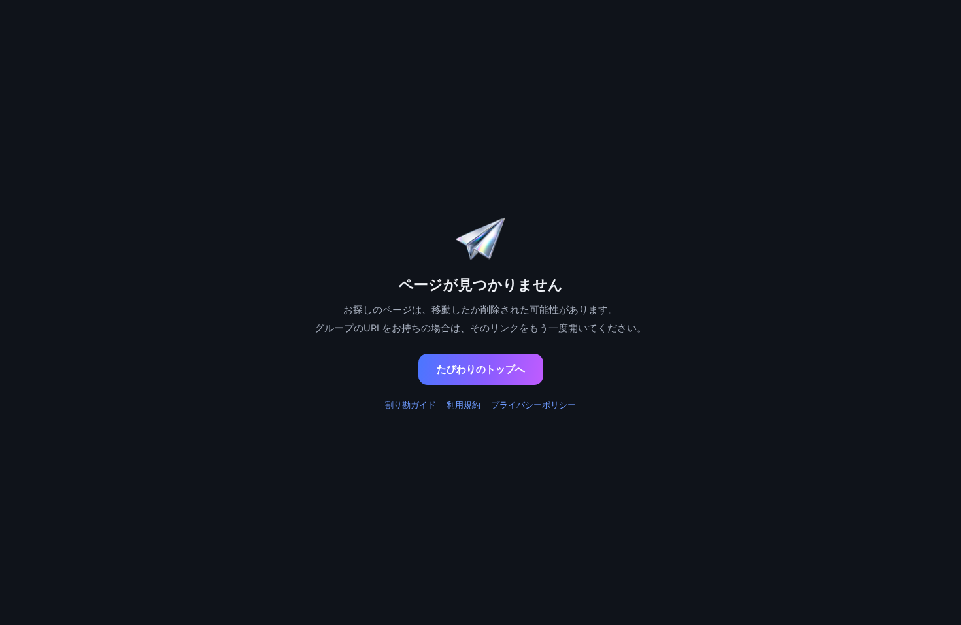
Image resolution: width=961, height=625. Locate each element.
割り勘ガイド (410, 404)
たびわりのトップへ (481, 369)
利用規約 (463, 404)
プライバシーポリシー (533, 404)
